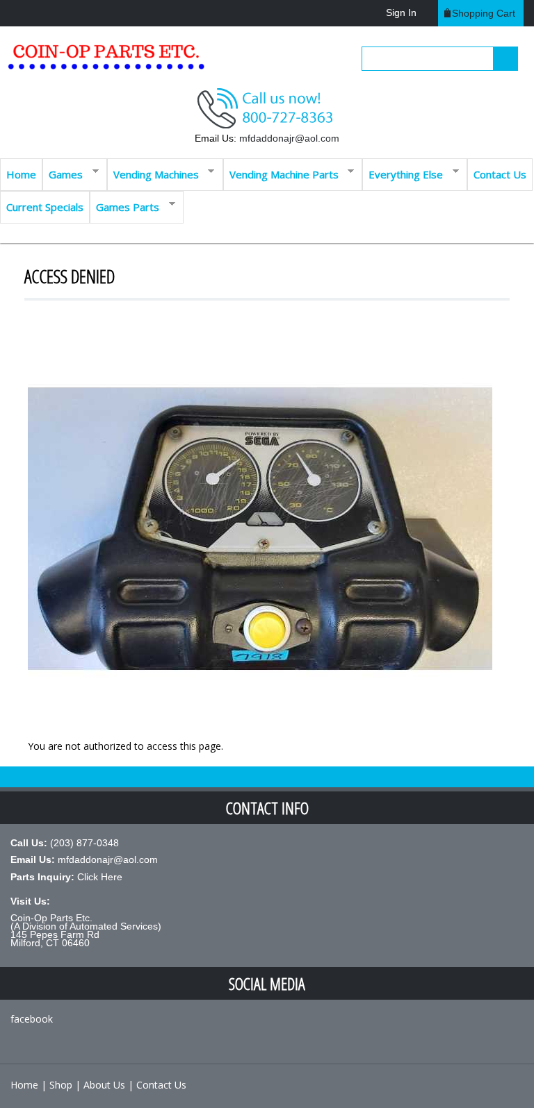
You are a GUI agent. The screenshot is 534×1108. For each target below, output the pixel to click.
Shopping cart (483, 13)
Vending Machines (153, 173)
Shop (60, 1084)
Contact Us (500, 174)
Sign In (401, 12)
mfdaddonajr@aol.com (289, 138)
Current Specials (44, 207)
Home (21, 174)
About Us (104, 1084)
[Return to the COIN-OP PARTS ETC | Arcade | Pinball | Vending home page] (104, 62)
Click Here (99, 876)
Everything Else (402, 173)
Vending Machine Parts (281, 173)
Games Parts (124, 206)
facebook (31, 1018)
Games (62, 173)
